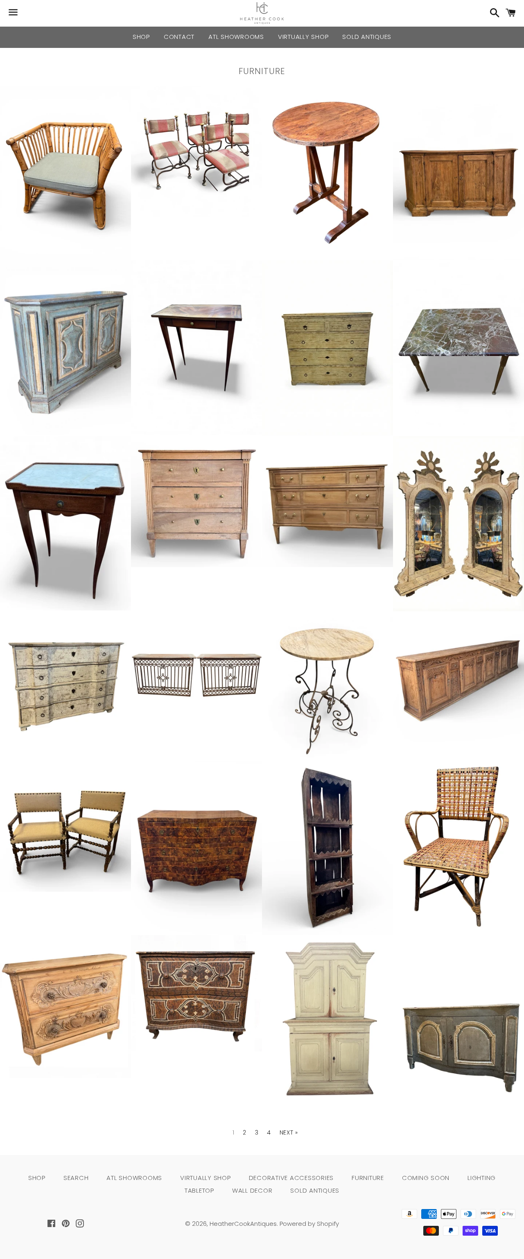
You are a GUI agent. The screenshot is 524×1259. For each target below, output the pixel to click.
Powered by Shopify (309, 1223)
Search (76, 1177)
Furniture (368, 1177)
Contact (179, 36)
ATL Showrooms (236, 36)
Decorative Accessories (291, 1177)
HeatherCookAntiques (243, 1223)
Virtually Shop (303, 36)
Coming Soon (425, 1177)
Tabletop (199, 1190)
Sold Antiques (366, 36)
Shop (141, 36)
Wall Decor (252, 1190)
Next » (289, 1132)
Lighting (482, 1177)
